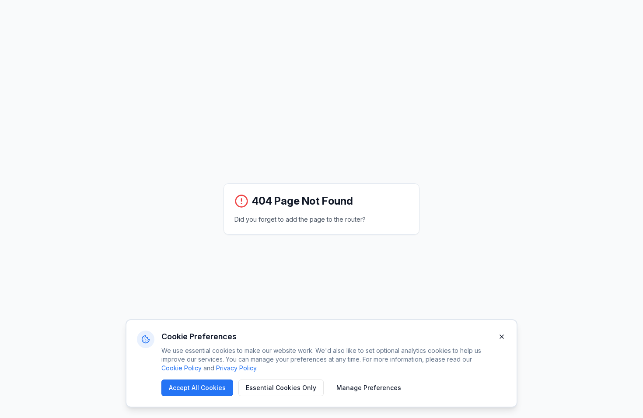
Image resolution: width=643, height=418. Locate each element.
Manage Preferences (368, 387)
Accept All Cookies (197, 387)
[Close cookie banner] (502, 337)
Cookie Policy (181, 368)
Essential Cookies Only (281, 387)
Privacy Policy (236, 368)
